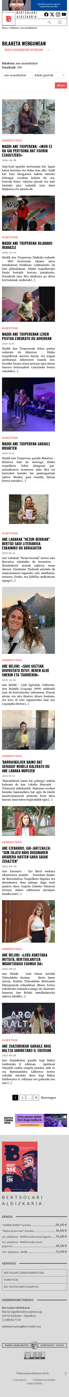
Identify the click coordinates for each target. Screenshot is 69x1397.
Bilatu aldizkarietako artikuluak (24, 50)
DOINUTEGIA (11, 1279)
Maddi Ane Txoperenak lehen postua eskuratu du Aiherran (27, 336)
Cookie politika (34, 1383)
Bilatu (61, 85)
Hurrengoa (48, 1097)
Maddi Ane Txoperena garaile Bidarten (26, 446)
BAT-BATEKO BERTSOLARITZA (21, 1286)
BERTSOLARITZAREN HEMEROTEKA (24, 1272)
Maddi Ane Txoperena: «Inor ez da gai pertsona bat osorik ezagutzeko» (27, 151)
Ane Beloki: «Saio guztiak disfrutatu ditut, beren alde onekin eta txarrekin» (25, 670)
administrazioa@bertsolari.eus (21, 1326)
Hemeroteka (12, 140)
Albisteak (10, 237)
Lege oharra (19, 1379)
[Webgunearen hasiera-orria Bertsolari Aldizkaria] (9, 22)
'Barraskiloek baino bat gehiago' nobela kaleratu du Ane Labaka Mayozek (25, 766)
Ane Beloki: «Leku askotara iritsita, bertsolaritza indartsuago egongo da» (24, 959)
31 (36, 1097)
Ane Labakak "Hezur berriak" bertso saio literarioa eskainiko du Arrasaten (26, 543)
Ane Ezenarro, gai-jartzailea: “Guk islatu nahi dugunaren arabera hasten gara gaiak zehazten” (26, 854)
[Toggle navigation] (59, 22)
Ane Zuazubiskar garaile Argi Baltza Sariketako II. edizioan (26, 1048)
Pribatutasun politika (44, 1379)
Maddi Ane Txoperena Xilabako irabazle (27, 245)
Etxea (5, 27)
